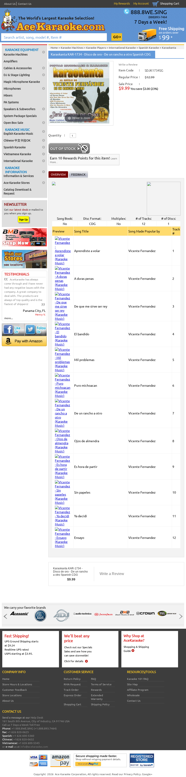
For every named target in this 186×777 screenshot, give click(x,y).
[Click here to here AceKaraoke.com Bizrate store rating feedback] (141, 766)
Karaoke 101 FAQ (137, 679)
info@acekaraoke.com (34, 746)
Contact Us (24, 3)
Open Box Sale (13, 122)
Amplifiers (10, 61)
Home (6, 679)
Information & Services (19, 172)
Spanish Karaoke (15, 147)
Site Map (132, 684)
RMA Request (72, 684)
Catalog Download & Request (18, 191)
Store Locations (12, 695)
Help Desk (37, 717)
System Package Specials (20, 116)
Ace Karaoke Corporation (70, 774)
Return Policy (72, 679)
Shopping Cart (169, 3)
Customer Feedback (14, 689)
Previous (6, 616)
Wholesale (133, 695)
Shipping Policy (100, 704)
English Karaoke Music (18, 131)
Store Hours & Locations (17, 684)
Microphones (12, 88)
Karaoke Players (96, 47)
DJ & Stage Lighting (17, 75)
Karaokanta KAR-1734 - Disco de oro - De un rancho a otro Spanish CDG (70, 571)
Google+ (147, 774)
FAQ (93, 679)
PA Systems (11, 102)
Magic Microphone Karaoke (22, 81)
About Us (9, 3)
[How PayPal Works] (100, 766)
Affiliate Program (137, 689)
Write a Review (128, 64)
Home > (56, 47)
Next (179, 616)
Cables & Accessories (18, 68)
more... (8, 318)
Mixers (8, 95)
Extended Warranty (97, 697)
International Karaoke (18, 161)
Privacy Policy (132, 774)
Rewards (96, 689)
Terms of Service (101, 684)
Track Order (71, 689)
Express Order (72, 695)
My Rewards (122, 3)
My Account (141, 3)
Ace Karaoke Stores (17, 182)
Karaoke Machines (21, 52)
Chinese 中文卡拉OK (17, 140)
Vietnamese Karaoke (17, 154)
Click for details (73, 661)
